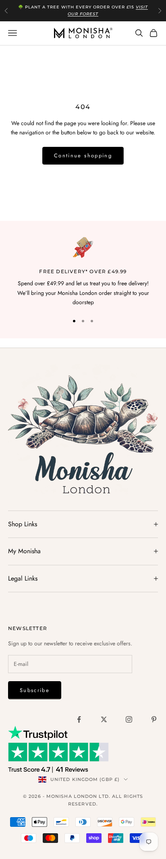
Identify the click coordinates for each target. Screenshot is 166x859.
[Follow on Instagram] (129, 719)
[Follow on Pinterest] (154, 719)
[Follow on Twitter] (104, 719)
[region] (83, 272)
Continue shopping (83, 155)
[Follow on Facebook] (79, 719)
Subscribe (35, 690)
